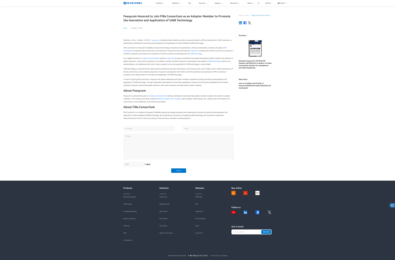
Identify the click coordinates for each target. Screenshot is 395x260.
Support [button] (217, 3)
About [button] (249, 3)
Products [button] (159, 3)
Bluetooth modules (163, 99)
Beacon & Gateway (129, 218)
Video (197, 226)
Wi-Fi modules (175, 99)
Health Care (163, 197)
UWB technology (196, 54)
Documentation (200, 218)
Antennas (126, 226)
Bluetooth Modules (129, 197)
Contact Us (199, 233)
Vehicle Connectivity (166, 233)
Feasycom (155, 40)
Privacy (218, 255)
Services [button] (202, 3)
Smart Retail (163, 218)
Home (241, 15)
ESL (189, 3)
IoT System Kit (128, 240)
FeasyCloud (199, 211)
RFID (125, 233)
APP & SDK (198, 197)
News (125, 28)
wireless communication (150, 58)
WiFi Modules (127, 204)
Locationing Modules (130, 211)
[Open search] (258, 3)
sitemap (224, 255)
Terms (213, 255)
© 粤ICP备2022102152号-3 (198, 256)
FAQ (196, 204)
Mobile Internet (164, 204)
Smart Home (163, 211)
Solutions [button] (175, 3)
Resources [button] (234, 3)
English (282, 3)
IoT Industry (163, 226)
